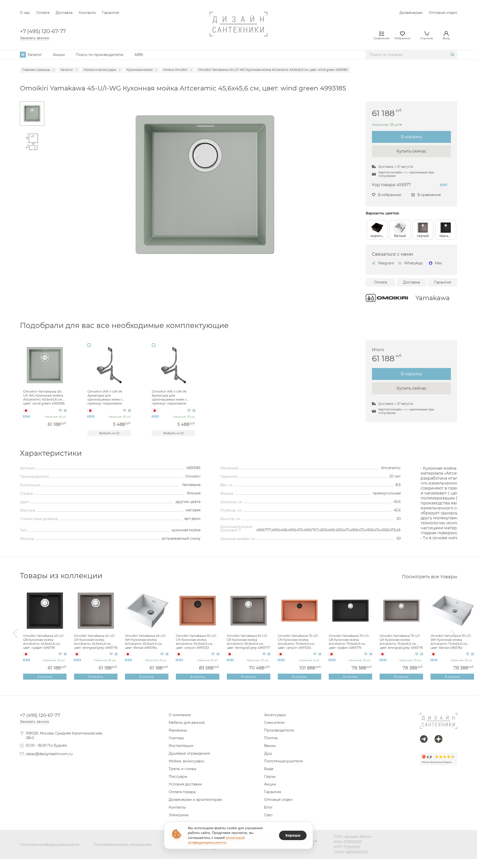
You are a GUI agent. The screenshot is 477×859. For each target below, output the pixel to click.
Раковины (178, 730)
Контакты (87, 12)
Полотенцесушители (283, 761)
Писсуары (178, 776)
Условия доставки (185, 784)
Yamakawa (432, 298)
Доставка (64, 12)
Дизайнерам (411, 12)
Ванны (270, 745)
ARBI (138, 54)
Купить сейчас (412, 151)
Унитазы (176, 738)
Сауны (270, 776)
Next (452, 633)
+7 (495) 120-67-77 (43, 31)
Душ (268, 753)
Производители (279, 730)
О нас (25, 12)
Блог (268, 807)
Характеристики (51, 453)
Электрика (178, 815)
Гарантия (110, 12)
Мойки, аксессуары (186, 761)
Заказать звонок (34, 38)
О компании (180, 715)
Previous (15, 633)
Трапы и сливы (182, 769)
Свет (268, 815)
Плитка (271, 738)
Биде (269, 769)
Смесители (274, 722)
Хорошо (292, 835)
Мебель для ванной (187, 722)
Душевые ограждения (189, 753)
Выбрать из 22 (109, 433)
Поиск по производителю (99, 54)
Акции (59, 54)
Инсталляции (181, 745)
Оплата (42, 12)
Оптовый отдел (443, 12)
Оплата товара (182, 792)
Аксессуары (275, 715)
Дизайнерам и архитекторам (195, 799)
